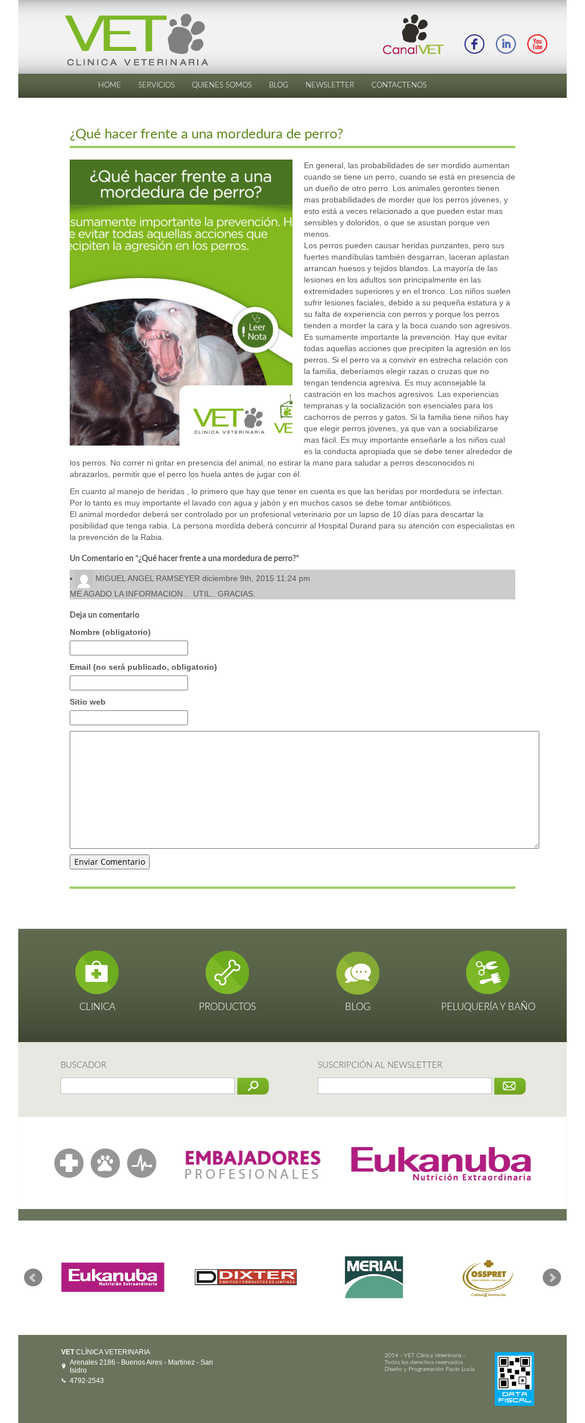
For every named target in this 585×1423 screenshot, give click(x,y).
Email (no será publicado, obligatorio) (143, 666)
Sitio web (88, 701)
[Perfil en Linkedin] (505, 43)
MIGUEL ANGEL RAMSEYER (147, 578)
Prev (33, 1278)
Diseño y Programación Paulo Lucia (429, 1369)
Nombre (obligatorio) (110, 632)
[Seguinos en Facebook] (474, 43)
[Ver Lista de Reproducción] (537, 43)
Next (552, 1278)
